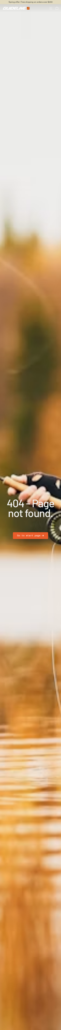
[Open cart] (57, 8)
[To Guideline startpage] (16, 8)
